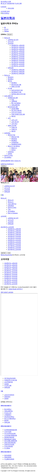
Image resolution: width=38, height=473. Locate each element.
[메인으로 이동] (2, 195)
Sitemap (6, 31)
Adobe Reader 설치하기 (15, 289)
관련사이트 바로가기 (6, 405)
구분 (2, 391)
